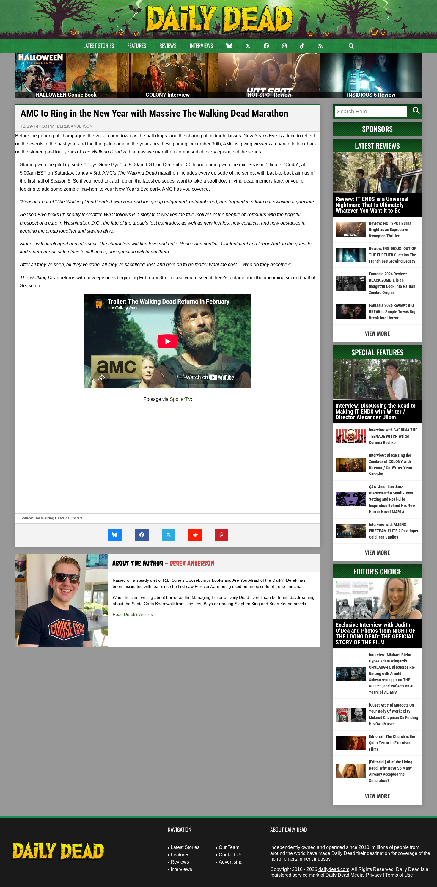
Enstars (76, 518)
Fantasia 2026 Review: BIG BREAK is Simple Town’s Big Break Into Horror (392, 311)
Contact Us (230, 854)
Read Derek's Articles (133, 614)
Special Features (377, 352)
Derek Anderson (74, 126)
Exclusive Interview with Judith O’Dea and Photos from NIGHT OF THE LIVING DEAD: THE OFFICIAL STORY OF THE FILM (376, 633)
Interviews (201, 45)
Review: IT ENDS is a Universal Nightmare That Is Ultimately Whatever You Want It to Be (372, 204)
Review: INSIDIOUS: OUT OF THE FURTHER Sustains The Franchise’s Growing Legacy (392, 254)
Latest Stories (98, 45)
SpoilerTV (180, 399)
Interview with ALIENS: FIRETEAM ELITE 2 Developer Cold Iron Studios (394, 530)
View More (377, 333)
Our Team (229, 847)
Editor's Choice (377, 571)
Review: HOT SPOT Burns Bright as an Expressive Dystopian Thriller (390, 229)
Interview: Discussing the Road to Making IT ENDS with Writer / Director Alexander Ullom (376, 411)
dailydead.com (333, 869)
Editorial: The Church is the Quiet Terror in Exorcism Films (392, 742)
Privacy (374, 874)
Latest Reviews (377, 145)
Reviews (168, 45)
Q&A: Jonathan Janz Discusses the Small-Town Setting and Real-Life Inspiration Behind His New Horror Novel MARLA (392, 499)
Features (136, 45)
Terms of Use (399, 874)
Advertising (231, 861)
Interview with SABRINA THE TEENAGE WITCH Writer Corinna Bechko (393, 436)
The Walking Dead (49, 518)
